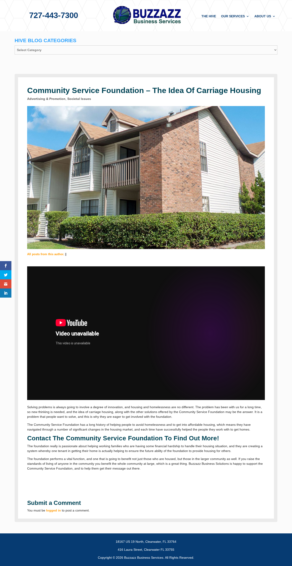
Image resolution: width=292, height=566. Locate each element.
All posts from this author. (45, 254)
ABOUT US (262, 16)
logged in (53, 510)
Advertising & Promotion (46, 99)
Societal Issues (79, 99)
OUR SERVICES (233, 16)
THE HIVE (208, 16)
